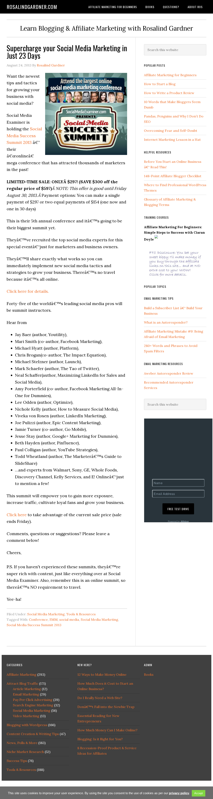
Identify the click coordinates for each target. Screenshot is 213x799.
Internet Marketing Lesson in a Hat (172, 139)
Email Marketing (26, 694)
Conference (38, 619)
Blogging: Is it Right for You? (100, 739)
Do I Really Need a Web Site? (99, 698)
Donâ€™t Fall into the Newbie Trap (105, 707)
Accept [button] (198, 793)
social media (69, 619)
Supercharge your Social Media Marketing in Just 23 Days (67, 51)
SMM (54, 619)
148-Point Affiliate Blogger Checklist (172, 176)
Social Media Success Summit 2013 (24, 135)
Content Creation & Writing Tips (33, 734)
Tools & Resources (81, 614)
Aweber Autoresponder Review (168, 373)
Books (149, 674)
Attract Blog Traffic (22, 683)
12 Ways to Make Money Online (101, 674)
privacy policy (179, 793)
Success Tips (17, 761)
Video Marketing (26, 716)
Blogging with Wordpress (27, 725)
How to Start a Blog (160, 84)
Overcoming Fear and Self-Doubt (170, 130)
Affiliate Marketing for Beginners (170, 75)
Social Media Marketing (46, 614)
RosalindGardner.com (32, 6)
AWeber (185, 521)
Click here (17, 514)
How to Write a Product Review (169, 93)
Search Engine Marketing (33, 705)
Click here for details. (28, 291)
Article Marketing (27, 689)
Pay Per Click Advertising (32, 700)
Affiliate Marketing (21, 674)
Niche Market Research (25, 752)
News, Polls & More (22, 743)
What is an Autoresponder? (166, 322)
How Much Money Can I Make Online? (107, 730)
